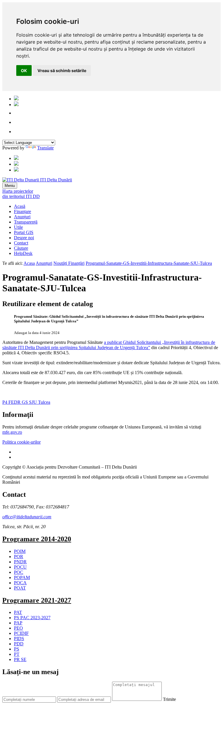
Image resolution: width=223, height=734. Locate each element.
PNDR (20, 561)
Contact (21, 242)
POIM (20, 551)
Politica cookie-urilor (21, 442)
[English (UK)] (16, 104)
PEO (18, 628)
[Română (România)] (16, 98)
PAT (18, 612)
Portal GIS (23, 232)
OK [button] (24, 70)
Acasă (19, 206)
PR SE (20, 659)
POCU (20, 567)
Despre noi (24, 237)
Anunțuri (22, 216)
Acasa (29, 263)
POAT (20, 587)
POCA (20, 582)
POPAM (22, 577)
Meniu (10, 185)
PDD (19, 643)
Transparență (25, 221)
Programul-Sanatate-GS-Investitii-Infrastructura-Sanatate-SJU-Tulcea (149, 263)
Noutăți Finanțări (68, 263)
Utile (18, 227)
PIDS (19, 638)
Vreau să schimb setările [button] (61, 70)
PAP (18, 622)
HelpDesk (23, 253)
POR (18, 556)
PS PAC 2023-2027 (32, 617)
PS (16, 649)
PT (16, 654)
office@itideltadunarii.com (26, 516)
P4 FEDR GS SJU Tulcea (26, 402)
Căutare (21, 248)
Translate (45, 147)
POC (18, 572)
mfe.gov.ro (12, 432)
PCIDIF (21, 633)
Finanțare (22, 211)
